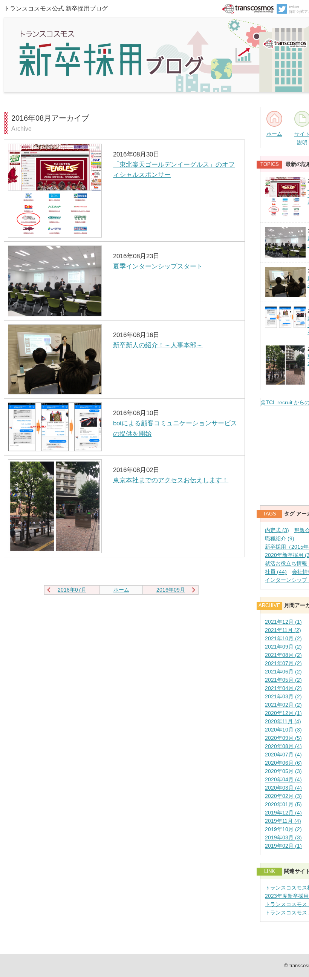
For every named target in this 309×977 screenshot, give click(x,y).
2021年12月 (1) (283, 622)
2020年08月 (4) (283, 746)
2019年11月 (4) (283, 821)
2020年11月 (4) (283, 721)
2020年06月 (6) (283, 763)
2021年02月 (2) (283, 705)
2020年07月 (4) (283, 755)
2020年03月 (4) (283, 788)
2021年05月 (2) (283, 680)
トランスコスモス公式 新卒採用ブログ (56, 8)
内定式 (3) (277, 530)
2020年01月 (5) (283, 805)
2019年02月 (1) (283, 846)
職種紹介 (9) (279, 538)
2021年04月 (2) (283, 688)
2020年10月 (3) (283, 730)
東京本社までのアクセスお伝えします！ (170, 480)
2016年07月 (72, 590)
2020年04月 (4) (283, 780)
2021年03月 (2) (283, 696)
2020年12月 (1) (283, 713)
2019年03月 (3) (283, 838)
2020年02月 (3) (283, 796)
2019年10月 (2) (283, 830)
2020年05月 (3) (283, 772)
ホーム (274, 134)
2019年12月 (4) (283, 813)
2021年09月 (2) (283, 647)
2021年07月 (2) (283, 663)
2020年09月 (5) (283, 738)
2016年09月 (170, 590)
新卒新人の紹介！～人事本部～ (158, 345)
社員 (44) (276, 572)
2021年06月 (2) (283, 672)
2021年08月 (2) (283, 655)
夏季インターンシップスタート (158, 266)
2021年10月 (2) (283, 638)
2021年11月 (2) (283, 630)
